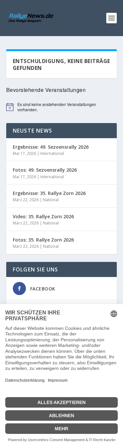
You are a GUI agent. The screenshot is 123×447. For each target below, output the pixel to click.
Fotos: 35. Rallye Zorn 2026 (43, 240)
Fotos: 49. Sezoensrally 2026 (45, 170)
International (52, 153)
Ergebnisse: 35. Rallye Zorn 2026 (49, 193)
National (51, 199)
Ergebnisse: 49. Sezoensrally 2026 (51, 147)
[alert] (61, 107)
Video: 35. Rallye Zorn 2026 (43, 216)
